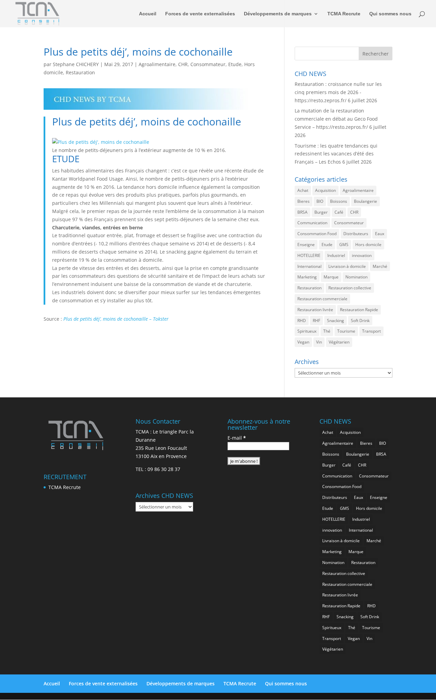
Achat (302, 190)
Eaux (379, 234)
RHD (301, 320)
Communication (312, 223)
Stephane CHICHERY (76, 64)
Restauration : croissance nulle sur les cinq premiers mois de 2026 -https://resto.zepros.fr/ (338, 92)
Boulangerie (365, 201)
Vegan (303, 342)
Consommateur (207, 64)
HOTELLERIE (309, 255)
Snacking (335, 320)
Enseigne (306, 244)
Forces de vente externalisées (200, 13)
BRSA (302, 212)
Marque (331, 277)
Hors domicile (368, 244)
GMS (343, 244)
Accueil (147, 13)
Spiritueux (306, 331)
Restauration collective (349, 288)
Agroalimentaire (157, 64)
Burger (321, 212)
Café (338, 212)
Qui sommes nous (390, 13)
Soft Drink (360, 320)
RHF (316, 320)
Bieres (303, 201)
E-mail (237, 438)
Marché (380, 266)
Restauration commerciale (322, 299)
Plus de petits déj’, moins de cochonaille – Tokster (116, 319)
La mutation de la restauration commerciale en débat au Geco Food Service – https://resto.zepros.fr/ (336, 118)
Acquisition (325, 190)
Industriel (336, 255)
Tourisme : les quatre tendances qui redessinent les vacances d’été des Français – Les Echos (336, 153)
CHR (183, 64)
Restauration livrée (315, 310)
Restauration (80, 72)
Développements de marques (278, 13)
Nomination (356, 277)
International (309, 266)
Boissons (338, 201)
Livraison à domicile (347, 266)
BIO (319, 201)
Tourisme (346, 331)
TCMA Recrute (343, 13)
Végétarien (339, 342)
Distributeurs (355, 234)
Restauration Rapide (359, 310)
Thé (326, 331)
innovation (362, 255)
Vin (319, 342)
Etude (235, 64)
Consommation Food (317, 234)
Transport (371, 331)
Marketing (307, 277)
